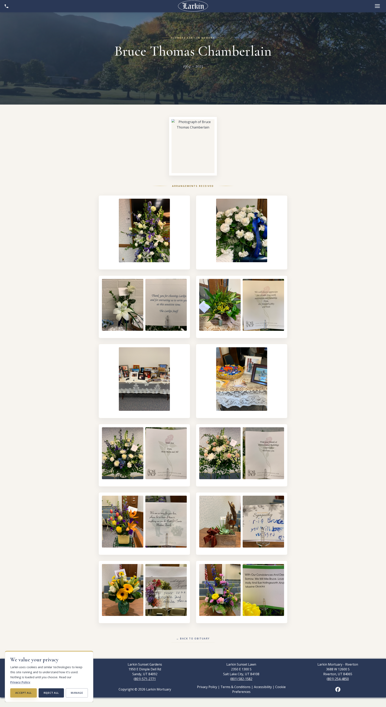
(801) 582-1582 (241, 679)
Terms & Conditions (235, 687)
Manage (77, 693)
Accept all (23, 693)
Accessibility (263, 687)
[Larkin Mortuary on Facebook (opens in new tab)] (337, 689)
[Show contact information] (6, 6)
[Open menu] (377, 6)
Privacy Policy (20, 682)
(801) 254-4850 (338, 679)
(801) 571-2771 (145, 679)
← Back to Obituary (193, 638)
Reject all (51, 693)
